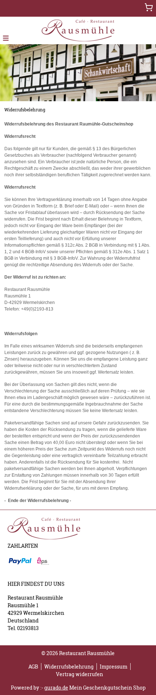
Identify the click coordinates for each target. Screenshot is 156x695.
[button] (6, 37)
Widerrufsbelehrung (69, 666)
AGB (33, 666)
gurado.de (56, 687)
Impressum (113, 666)
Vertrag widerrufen (79, 674)
